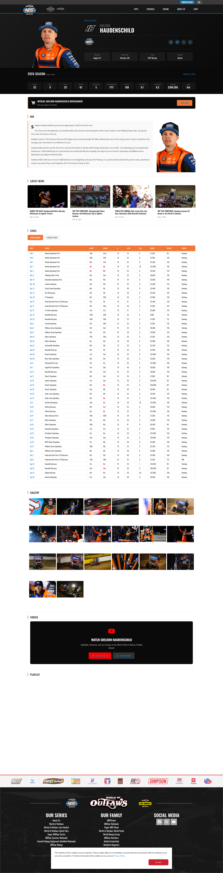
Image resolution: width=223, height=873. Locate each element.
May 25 (32, 354)
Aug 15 (32, 468)
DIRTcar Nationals (111, 824)
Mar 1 (32, 266)
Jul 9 (31, 402)
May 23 (32, 349)
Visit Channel (125, 655)
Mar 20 (32, 284)
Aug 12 (32, 464)
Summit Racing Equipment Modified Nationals (56, 841)
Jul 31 (32, 446)
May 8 (32, 327)
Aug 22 (32, 477)
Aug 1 (31, 450)
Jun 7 (31, 367)
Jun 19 (32, 385)
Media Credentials (111, 841)
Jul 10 (32, 406)
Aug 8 (32, 459)
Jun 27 (32, 398)
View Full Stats (189, 74)
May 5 (32, 323)
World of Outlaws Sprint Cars (56, 830)
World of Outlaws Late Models (56, 827)
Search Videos (102, 655)
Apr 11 (32, 306)
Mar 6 (32, 275)
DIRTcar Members (111, 837)
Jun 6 (31, 363)
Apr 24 (32, 314)
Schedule (151, 9)
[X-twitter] (166, 822)
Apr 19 (32, 310)
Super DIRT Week (111, 827)
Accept (158, 862)
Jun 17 (32, 376)
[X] (183, 42)
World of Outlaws (56, 824)
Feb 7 (31, 262)
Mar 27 (32, 292)
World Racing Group (111, 834)
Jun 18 (32, 380)
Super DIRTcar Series (56, 834)
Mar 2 (32, 270)
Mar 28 (32, 297)
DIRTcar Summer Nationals (56, 837)
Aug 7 (31, 455)
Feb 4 (31, 253)
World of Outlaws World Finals (111, 830)
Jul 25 (32, 433)
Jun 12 (32, 371)
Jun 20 (32, 389)
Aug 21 (32, 472)
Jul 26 (32, 437)
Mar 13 (32, 279)
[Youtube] (173, 822)
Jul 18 (32, 424)
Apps (136, 9)
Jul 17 (31, 420)
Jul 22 (32, 428)
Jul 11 (31, 411)
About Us (181, 9)
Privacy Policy (119, 856)
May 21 (32, 345)
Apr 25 (32, 319)
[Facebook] (177, 42)
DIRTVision (111, 820)
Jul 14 (32, 415)
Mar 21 (32, 288)
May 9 (32, 332)
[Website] (170, 42)
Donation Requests (111, 844)
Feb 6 (31, 257)
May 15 (32, 336)
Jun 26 (32, 393)
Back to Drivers (90, 20)
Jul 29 (32, 442)
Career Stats (52, 237)
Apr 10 (32, 301)
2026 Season (35, 237)
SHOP (196, 9)
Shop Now (185, 103)
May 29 (32, 358)
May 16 (32, 341)
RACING (166, 9)
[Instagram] (190, 42)
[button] (199, 2)
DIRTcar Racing (56, 844)
